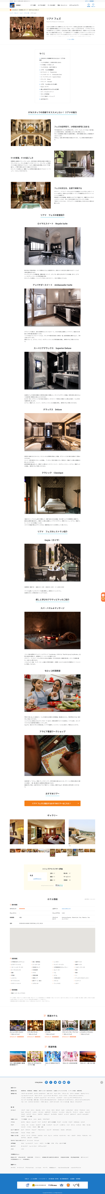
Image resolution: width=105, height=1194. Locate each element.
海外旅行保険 (30, 1157)
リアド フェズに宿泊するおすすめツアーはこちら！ (51, 803)
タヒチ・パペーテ (38, 1095)
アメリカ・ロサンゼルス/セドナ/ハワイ (48, 1099)
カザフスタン (69, 1129)
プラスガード (37, 1157)
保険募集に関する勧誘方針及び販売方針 (50, 1157)
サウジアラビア (46, 1119)
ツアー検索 (33, 5)
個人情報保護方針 (64, 1178)
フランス (48, 1110)
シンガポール (62, 1125)
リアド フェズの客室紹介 (47, 70)
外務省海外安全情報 (65, 1157)
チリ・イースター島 (64, 1101)
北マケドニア (73, 1114)
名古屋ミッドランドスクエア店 (60, 1090)
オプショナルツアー (74, 5)
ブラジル (79, 1135)
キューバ (50, 1135)
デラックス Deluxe (46, 79)
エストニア (87, 1112)
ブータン (29, 1127)
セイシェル (36, 1140)
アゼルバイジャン (41, 1129)
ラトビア (23, 1114)
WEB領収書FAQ (26, 1159)
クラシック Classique (46, 81)
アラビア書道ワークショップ (48, 96)
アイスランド (54, 1112)
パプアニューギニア (42, 1146)
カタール (30, 1119)
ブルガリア (60, 1114)
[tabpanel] (52, 246)
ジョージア (49, 1129)
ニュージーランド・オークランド (50, 1095)
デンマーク (75, 1112)
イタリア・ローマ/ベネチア (27, 1093)
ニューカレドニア (29, 1143)
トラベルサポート (43, 1178)
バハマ (45, 1135)
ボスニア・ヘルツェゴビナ (83, 1114)
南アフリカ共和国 (52, 1122)
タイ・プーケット (51, 1097)
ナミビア (70, 1122)
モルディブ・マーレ (85, 1093)
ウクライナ (28, 1129)
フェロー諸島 (29, 1116)
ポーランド (41, 1112)
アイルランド (82, 1110)
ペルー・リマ (24, 1101)
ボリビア (73, 1135)
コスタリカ (40, 1135)
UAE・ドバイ (50, 1093)
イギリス (76, 1110)
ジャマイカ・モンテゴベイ (33, 1101)
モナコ (53, 1110)
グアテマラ (34, 1135)
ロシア (22, 1129)
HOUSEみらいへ (52, 1167)
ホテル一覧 (26, 13)
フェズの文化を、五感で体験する (49, 67)
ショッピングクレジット (76, 1167)
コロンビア (29, 1137)
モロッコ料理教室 (45, 94)
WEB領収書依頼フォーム (16, 1159)
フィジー (36, 1143)
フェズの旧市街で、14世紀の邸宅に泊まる (51, 62)
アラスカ (28, 1132)
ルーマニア (66, 1114)
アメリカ (23, 1132)
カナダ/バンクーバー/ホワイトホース (65, 1099)
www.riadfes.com (66, 908)
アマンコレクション (30, 1167)
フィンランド (61, 1112)
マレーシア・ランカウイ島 (26, 1099)
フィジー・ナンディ (63, 1095)
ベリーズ (28, 1135)
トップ (11, 13)
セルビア (23, 1116)
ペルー (68, 1135)
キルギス (62, 1129)
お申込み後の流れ (22, 1157)
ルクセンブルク (69, 1110)
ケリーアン (45, 1167)
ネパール (73, 1125)
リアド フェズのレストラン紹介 (48, 84)
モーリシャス (30, 1140)
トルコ (35, 1119)
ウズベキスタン (56, 1129)
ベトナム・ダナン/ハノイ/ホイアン (76, 1095)
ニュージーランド (33, 1146)
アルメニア (34, 1129)
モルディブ (23, 1140)
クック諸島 (47, 1143)
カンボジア (38, 1125)
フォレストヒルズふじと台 (63, 1167)
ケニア (39, 1122)
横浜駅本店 (23, 1090)
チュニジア (34, 1122)
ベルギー (63, 1110)
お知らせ (27, 1178)
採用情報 (78, 1178)
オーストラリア (78, 1101)
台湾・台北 (36, 1099)
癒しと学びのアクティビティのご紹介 (49, 89)
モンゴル (88, 1125)
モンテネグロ (54, 1114)
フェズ (21, 13)
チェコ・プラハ (57, 1093)
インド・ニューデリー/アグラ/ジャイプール (73, 1097)
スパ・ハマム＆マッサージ (47, 91)
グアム (56, 1143)
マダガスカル (76, 1122)
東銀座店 (35, 1090)
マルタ (27, 1110)
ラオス (83, 1125)
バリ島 (43, 1125)
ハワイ (22, 1149)
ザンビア (59, 1122)
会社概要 (72, 1178)
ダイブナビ (13, 1167)
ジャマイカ (55, 1135)
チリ (90, 1135)
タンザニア (44, 1122)
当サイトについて (84, 1157)
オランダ (58, 1110)
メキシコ (23, 1135)
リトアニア (28, 1114)
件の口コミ (37, 878)
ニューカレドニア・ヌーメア (27, 1095)
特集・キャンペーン (62, 5)
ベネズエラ (36, 1137)
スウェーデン (68, 1112)
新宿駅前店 (29, 1090)
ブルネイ (34, 1127)
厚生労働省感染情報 (75, 1157)
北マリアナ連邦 (63, 1143)
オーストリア (28, 1112)
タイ (27, 1125)
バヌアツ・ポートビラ (54, 1101)
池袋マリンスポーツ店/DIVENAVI (45, 1090)
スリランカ (78, 1125)
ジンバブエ (64, 1122)
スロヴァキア (47, 1112)
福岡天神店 (79, 1090)
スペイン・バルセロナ (74, 1093)
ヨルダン (40, 1119)
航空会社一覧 (13, 1157)
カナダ (33, 1132)
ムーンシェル (38, 1167)
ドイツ (43, 1110)
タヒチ (22, 1143)
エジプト (23, 1122)
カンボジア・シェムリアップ (40, 1097)
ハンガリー (35, 1112)
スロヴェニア (47, 1114)
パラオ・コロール (44, 1101)
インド (68, 1125)
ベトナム (23, 1125)
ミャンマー (23, 1127)
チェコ (22, 1112)
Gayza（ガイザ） (45, 86)
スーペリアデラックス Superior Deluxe (51, 77)
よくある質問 (34, 1178)
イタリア (23, 1110)
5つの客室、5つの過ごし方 (47, 64)
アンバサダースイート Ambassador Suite (51, 74)
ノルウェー (81, 1112)
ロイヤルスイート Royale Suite (49, 72)
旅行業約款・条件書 (53, 1178)
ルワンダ (83, 1122)
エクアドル (23, 1137)
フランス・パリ (65, 1093)
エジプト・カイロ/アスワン (40, 1093)
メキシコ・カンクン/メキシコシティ (82, 1099)
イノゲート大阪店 (72, 1090)
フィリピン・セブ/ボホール (27, 1097)
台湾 (42, 1127)
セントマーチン (62, 1135)
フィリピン (32, 1125)
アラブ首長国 (24, 1119)
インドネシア (59, 1097)
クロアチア (40, 1114)
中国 (39, 1127)
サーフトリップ (20, 1167)
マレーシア (55, 1125)
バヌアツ (41, 1143)
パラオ (52, 1143)
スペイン (32, 1110)
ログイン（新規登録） (89, 1)
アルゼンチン (85, 1135)
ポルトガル (38, 1110)
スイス (88, 1110)
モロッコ (16, 13)
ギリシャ (34, 1114)
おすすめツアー (44, 99)
